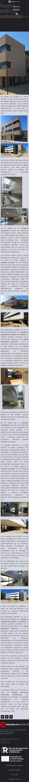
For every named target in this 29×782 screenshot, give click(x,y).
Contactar (16, 9)
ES (19, 7)
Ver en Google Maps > (6, 733)
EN (15, 7)
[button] (2, 717)
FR (17, 7)
